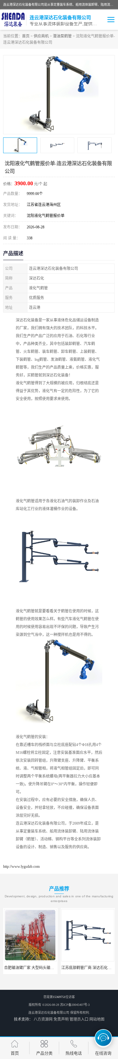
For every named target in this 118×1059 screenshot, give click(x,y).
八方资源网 (43, 1019)
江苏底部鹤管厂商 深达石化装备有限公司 (69, 968)
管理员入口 (79, 1019)
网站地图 (96, 1019)
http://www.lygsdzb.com (21, 866)
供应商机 (41, 36)
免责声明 (61, 1019)
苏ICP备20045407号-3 (75, 1004)
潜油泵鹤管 (62, 36)
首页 (26, 36)
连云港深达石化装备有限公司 (48, 1012)
